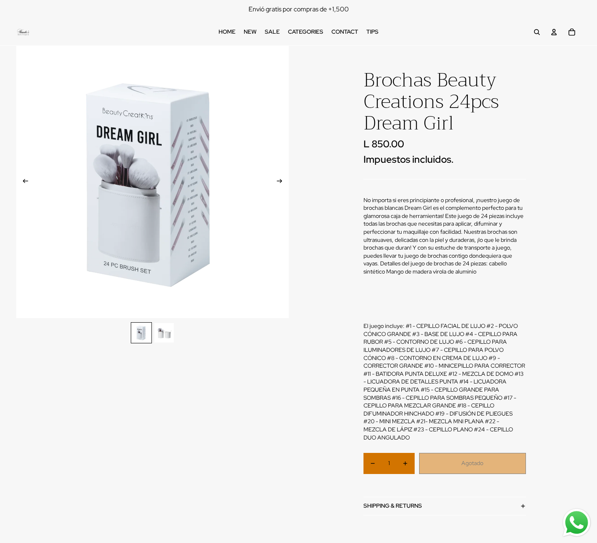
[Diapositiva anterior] (23, 182)
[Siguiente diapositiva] (282, 182)
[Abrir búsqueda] (537, 32)
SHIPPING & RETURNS (392, 505)
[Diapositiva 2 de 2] (164, 333)
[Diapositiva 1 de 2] (141, 333)
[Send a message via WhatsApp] (576, 522)
